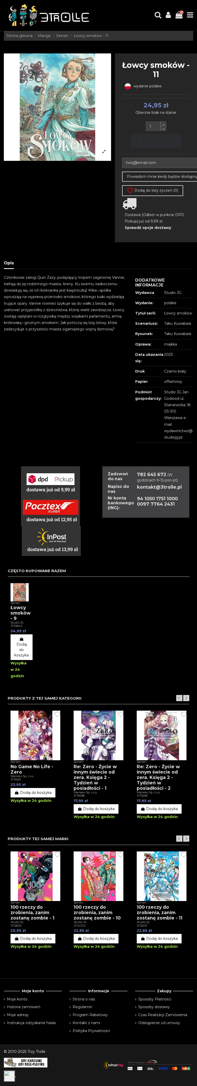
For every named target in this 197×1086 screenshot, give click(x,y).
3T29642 (17, 626)
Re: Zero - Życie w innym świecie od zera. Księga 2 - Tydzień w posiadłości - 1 (95, 777)
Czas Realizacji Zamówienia (162, 1015)
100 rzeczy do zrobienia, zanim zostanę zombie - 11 (159, 912)
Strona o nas (84, 999)
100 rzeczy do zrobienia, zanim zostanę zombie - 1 (32, 912)
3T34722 (80, 925)
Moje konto (17, 999)
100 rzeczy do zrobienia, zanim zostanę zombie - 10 (97, 912)
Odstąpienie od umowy (159, 1022)
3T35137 (142, 925)
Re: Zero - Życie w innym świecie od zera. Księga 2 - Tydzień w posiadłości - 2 (158, 777)
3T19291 (16, 779)
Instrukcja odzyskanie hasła (31, 1022)
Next (186, 698)
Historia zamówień (23, 1007)
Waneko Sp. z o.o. (22, 776)
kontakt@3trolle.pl (159, 487)
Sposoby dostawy (154, 1007)
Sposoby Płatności (154, 999)
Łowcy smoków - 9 (21, 613)
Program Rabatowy (90, 1015)
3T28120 (16, 925)
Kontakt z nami (86, 1022)
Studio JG (17, 622)
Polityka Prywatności (91, 1030)
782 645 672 (151, 474)
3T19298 (79, 795)
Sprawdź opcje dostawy (148, 227)
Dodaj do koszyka (159, 140)
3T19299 (142, 795)
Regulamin (82, 1007)
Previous (179, 698)
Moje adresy (18, 1015)
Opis (9, 263)
